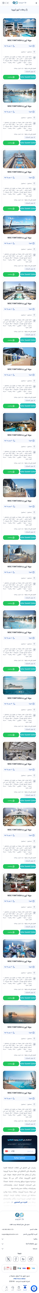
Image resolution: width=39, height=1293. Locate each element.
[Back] (36, 3)
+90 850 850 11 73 (7, 1229)
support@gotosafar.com (10, 1234)
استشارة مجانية (19, 1157)
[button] (7, 1151)
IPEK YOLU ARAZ (19, 1279)
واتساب (10, 77)
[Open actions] (34, 1288)
